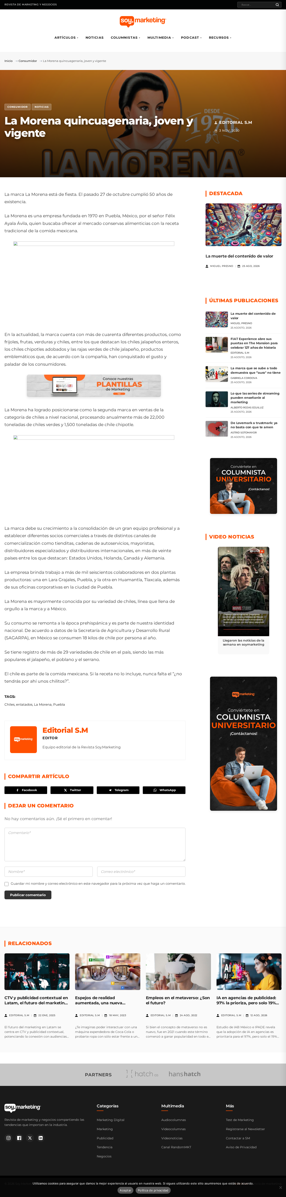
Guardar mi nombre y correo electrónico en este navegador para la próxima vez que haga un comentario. (98, 883)
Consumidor (28, 61)
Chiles (9, 704)
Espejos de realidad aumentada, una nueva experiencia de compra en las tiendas (105, 1005)
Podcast (190, 37)
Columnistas (124, 37)
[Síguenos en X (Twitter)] (30, 1138)
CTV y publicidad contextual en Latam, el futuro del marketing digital (36, 1003)
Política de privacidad (153, 1190)
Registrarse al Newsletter (245, 1129)
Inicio (8, 61)
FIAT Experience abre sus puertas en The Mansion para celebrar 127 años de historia (254, 343)
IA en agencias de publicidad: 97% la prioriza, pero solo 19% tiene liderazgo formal (246, 1003)
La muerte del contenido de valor (239, 256)
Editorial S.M (65, 730)
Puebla (59, 704)
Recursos (219, 37)
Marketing (105, 1129)
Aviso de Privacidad (241, 1147)
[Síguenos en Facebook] (19, 1138)
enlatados (24, 704)
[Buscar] (277, 4)
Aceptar (125, 1190)
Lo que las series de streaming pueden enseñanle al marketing (255, 397)
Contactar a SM (238, 1138)
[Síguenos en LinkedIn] (41, 1138)
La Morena (43, 704)
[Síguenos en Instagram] (8, 1138)
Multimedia (159, 37)
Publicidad (105, 1138)
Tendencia (104, 1147)
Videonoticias (172, 1138)
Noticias (95, 37)
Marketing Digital (110, 1120)
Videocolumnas (173, 1129)
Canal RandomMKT (176, 1147)
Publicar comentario (28, 895)
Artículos (65, 37)
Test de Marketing (240, 1120)
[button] (243, 600)
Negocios (104, 1156)
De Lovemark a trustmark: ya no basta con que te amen (254, 425)
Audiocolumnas (173, 1120)
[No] (280, 1187)
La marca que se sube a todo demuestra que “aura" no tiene (256, 370)
